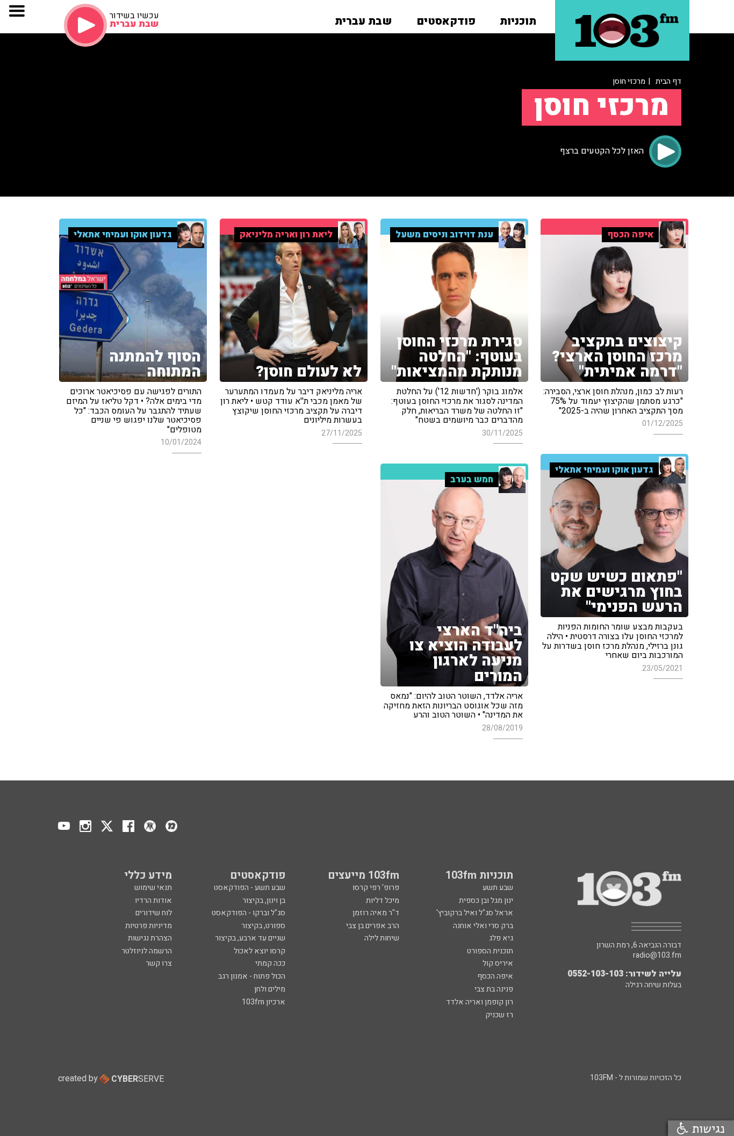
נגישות (706, 1128)
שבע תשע (498, 888)
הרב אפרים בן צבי (372, 926)
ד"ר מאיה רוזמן (375, 913)
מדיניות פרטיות (148, 926)
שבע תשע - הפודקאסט (249, 888)
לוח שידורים (153, 913)
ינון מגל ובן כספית (486, 900)
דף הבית (668, 81)
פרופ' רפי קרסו (375, 888)
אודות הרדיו (153, 900)
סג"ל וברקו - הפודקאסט (248, 913)
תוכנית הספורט (490, 951)
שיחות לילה (381, 938)
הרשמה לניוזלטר (146, 951)
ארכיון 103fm (263, 1002)
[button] (518, 17)
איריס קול (498, 963)
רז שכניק (499, 1015)
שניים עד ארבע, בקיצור (250, 938)
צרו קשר (159, 963)
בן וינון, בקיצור (263, 900)
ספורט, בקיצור (263, 926)
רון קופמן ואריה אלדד (479, 1002)
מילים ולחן (269, 989)
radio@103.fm (657, 955)
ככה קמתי (270, 963)
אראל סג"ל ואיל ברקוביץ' (474, 913)
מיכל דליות (382, 900)
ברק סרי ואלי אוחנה (483, 926)
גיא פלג (501, 938)
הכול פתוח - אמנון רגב (251, 976)
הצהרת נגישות (150, 938)
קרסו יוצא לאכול (259, 951)
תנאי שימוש (153, 888)
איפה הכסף (495, 976)
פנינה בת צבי (493, 989)
